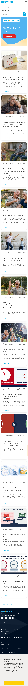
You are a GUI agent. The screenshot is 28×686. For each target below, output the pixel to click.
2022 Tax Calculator (18, 639)
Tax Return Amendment (6, 628)
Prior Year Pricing (5, 631)
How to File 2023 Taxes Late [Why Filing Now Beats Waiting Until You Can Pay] (14, 171)
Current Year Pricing (18, 629)
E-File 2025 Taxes (5, 648)
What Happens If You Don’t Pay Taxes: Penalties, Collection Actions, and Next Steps (13, 443)
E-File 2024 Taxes (17, 648)
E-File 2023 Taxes (5, 650)
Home (2, 7)
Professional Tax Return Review (20, 628)
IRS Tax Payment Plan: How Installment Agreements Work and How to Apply (14, 305)
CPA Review (16, 626)
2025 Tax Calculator (5, 637)
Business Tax (4, 626)
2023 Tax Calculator (5, 639)
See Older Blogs (7, 604)
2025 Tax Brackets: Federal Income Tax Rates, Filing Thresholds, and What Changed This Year (14, 124)
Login (15, 642)
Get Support (3, 642)
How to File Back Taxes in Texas (13, 216)
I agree (14, 682)
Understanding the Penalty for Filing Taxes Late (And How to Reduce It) (12, 490)
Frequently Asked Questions (7, 640)
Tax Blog (16, 640)
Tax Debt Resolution (5, 629)
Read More (6, 91)
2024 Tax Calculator (18, 637)
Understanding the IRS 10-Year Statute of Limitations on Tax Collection (12, 396)
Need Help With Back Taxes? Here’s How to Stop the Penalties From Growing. (14, 537)
